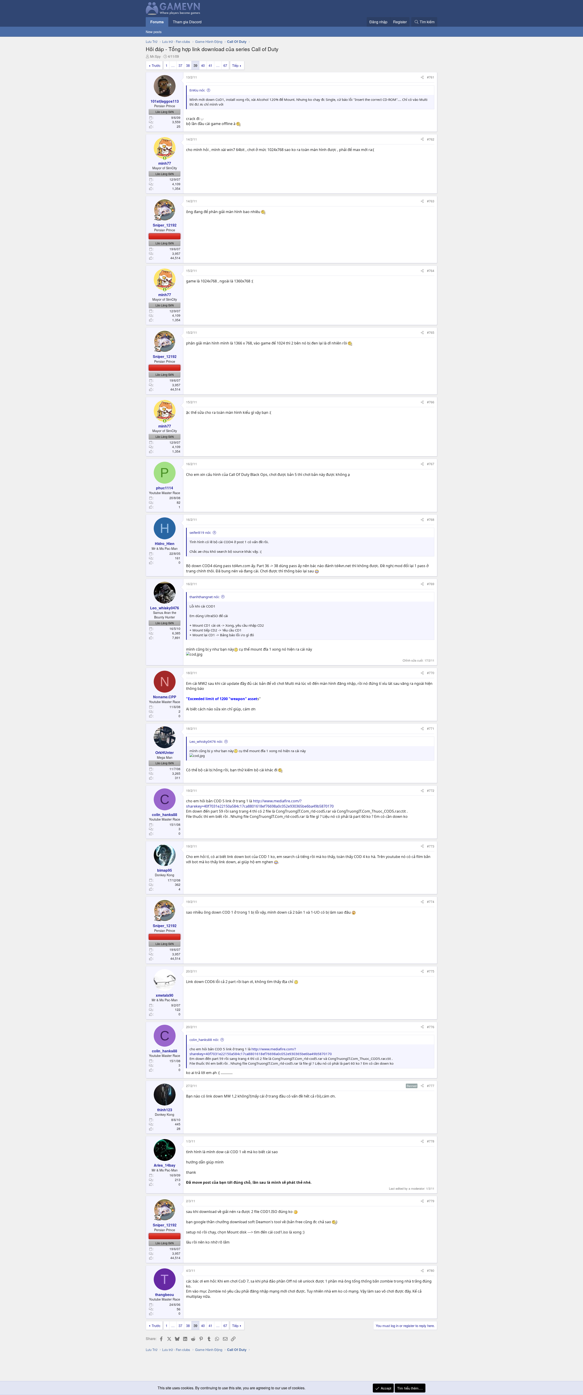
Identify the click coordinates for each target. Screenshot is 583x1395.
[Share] (422, 77)
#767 (430, 464)
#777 (430, 1085)
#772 (430, 790)
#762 (430, 139)
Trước (156, 65)
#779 (430, 1201)
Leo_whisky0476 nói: (206, 741)
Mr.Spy (155, 56)
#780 (430, 1270)
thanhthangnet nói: (204, 597)
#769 (430, 583)
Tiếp (235, 65)
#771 (430, 728)
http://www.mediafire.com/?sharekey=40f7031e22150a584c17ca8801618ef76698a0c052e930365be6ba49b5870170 (260, 803)
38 (188, 65)
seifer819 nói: (200, 532)
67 (225, 65)
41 (210, 65)
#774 (430, 901)
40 (203, 65)
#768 (430, 519)
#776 (430, 1027)
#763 (430, 201)
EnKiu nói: (197, 90)
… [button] (173, 65)
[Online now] (164, 158)
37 (180, 65)
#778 (430, 1141)
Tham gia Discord (187, 21)
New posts (154, 31)
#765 (430, 332)
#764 (430, 270)
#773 (430, 846)
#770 (430, 672)
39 (195, 65)
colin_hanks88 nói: (204, 1039)
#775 (430, 971)
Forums (157, 21)
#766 (430, 402)
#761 (430, 77)
